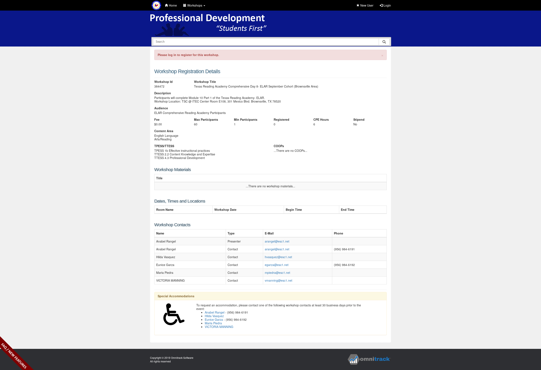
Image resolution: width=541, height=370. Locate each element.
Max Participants (206, 119)
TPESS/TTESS (164, 146)
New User (366, 5)
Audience (161, 108)
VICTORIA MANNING (219, 327)
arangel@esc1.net (277, 241)
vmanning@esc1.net (278, 280)
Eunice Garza (214, 319)
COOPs (279, 146)
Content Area (163, 131)
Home (173, 5)
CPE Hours (321, 119)
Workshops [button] (195, 5)
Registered (281, 119)
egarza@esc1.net (276, 265)
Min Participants (245, 119)
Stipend (359, 119)
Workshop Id (163, 82)
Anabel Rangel (214, 312)
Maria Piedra (213, 323)
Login (387, 5)
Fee (157, 119)
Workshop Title (205, 82)
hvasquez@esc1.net (278, 257)
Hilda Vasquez (214, 316)
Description (162, 93)
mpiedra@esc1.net (277, 272)
